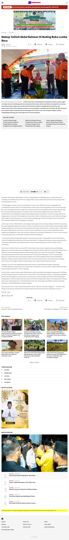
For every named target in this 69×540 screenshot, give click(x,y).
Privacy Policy (27, 524)
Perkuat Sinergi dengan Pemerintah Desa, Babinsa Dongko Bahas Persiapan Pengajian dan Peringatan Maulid (11, 334)
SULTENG (11, 473)
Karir (45, 522)
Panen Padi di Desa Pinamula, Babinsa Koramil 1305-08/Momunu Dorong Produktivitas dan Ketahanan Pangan (56, 355)
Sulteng (6, 370)
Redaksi (3, 524)
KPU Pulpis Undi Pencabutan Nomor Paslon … (23, 503)
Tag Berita (7, 382)
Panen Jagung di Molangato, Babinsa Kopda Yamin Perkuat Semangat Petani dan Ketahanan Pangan (56, 334)
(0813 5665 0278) (42, 7)
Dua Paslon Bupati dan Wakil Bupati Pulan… (22, 496)
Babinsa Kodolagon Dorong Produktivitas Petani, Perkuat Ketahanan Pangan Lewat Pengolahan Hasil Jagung (33, 334)
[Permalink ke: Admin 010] (3, 45)
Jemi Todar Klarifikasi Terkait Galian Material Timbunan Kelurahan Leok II (10, 354)
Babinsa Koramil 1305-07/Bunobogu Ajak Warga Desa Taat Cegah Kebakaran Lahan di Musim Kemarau (34, 355)
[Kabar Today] (34, 2)
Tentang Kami (5, 527)
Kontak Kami (26, 527)
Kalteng (11, 480)
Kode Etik (26, 522)
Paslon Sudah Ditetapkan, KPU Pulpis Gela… (22, 482)
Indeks (3, 522)
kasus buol (7, 379)
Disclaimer (47, 524)
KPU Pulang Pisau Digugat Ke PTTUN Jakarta (56, 308)
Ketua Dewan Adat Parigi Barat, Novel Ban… (22, 475)
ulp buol (7, 376)
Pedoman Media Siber (7, 529)
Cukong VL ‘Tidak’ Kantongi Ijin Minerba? (12, 308)
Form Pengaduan (49, 527)
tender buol (8, 373)
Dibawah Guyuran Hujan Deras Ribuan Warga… (23, 489)
